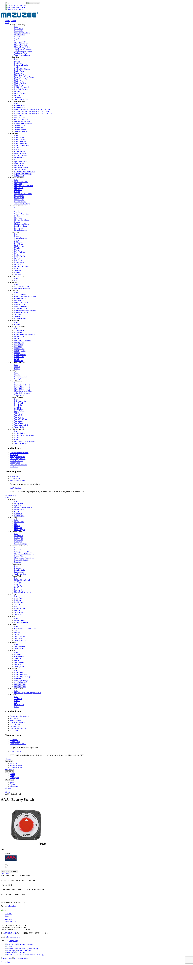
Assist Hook (18, 598)
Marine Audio (19, 164)
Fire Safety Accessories (22, 341)
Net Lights (18, 542)
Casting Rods (19, 656)
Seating (17, 369)
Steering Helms (19, 127)
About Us (13, 763)
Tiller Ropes (18, 413)
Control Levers (19, 107)
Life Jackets (18, 345)
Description (5, 873)
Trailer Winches (19, 423)
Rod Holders (18, 228)
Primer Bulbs (19, 200)
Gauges (17, 192)
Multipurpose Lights (21, 306)
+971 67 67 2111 (10, 933)
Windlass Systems (20, 443)
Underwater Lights (21, 318)
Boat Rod (17, 654)
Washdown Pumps (20, 53)
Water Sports (14, 778)
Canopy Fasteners (20, 238)
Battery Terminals (20, 143)
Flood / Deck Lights (21, 302)
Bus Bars (17, 149)
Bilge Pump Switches (21, 145)
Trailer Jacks (18, 417)
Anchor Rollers (19, 433)
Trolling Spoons (20, 640)
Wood (16, 707)
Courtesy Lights (20, 298)
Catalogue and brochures (18, 465)
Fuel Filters (18, 184)
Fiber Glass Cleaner (21, 75)
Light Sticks (18, 540)
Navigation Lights (20, 308)
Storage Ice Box (20, 687)
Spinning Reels (19, 646)
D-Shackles (18, 242)
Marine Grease (19, 81)
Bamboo (17, 701)
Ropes (16, 359)
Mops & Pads (19, 85)
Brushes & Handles (21, 65)
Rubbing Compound (21, 87)
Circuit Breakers (20, 151)
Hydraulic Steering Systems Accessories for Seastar (32, 111)
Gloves (16, 512)
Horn (16, 159)
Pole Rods (18, 660)
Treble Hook (18, 612)
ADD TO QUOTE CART (9, 871)
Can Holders (18, 212)
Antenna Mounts (20, 210)
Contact (8, 788)
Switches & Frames (21, 168)
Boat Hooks (18, 333)
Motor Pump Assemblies (23, 391)
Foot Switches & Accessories (24, 441)
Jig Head (17, 604)
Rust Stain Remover (21, 89)
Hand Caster (18, 673)
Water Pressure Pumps (22, 55)
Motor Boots (18, 115)
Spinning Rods (19, 662)
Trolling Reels (19, 648)
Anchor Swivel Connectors (24, 435)
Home (7, 792)
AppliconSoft (11, 906)
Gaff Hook (18, 582)
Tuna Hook (18, 614)
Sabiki (16, 634)
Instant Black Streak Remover (24, 77)
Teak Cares (18, 97)
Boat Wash (18, 63)
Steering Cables (19, 125)
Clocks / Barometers (21, 214)
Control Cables (19, 105)
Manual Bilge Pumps (21, 43)
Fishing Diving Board (22, 580)
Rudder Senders (20, 202)
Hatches (17, 280)
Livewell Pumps (20, 41)
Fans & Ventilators (20, 155)
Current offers (15, 478)
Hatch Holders (19, 252)
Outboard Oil (19, 198)
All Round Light (20, 294)
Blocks (16, 236)
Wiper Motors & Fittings (22, 174)
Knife (16, 588)
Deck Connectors (20, 153)
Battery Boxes (19, 137)
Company (8, 759)
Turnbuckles (18, 270)
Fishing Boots (19, 510)
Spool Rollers (19, 411)
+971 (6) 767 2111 (19, 5)
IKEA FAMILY (15, 488)
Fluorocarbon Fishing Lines (24, 554)
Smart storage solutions (18, 480)
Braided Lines (19, 550)
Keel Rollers (18, 409)
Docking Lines (19, 337)
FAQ (7, 916)
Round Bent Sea (20, 608)
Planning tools (15, 463)
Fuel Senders (18, 188)
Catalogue (9, 771)
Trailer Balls (18, 415)
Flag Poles (18, 218)
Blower (17, 147)
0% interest (14, 455)
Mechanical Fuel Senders (23, 194)
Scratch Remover (20, 93)
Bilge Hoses (18, 29)
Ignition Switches (20, 162)
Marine (7, 21)
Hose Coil (17, 37)
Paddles (17, 353)
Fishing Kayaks (19, 620)
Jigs (15, 630)
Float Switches (19, 35)
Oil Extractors (19, 196)
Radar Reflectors (20, 355)
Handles (17, 248)
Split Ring (17, 610)
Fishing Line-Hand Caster (23, 552)
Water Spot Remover (21, 99)
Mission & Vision (16, 765)
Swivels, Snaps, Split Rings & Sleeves (27, 693)
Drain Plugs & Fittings (22, 33)
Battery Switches (20, 141)
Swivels (17, 268)
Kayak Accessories (21, 622)
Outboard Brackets (21, 119)
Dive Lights (18, 536)
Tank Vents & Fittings (22, 204)
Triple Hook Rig (20, 574)
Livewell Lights (19, 304)
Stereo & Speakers (20, 230)
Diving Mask (19, 522)
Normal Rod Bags (20, 683)
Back (7, 23)
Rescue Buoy (19, 357)
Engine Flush (19, 71)
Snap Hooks (18, 264)
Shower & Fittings (20, 45)
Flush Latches (19, 246)
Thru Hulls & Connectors (23, 49)
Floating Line (19, 343)
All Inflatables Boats (21, 286)
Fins (15, 524)
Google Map (13, 941)
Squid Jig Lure (19, 636)
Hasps (16, 250)
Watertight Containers (22, 379)
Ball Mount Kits (20, 401)
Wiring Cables (19, 176)
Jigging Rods (19, 658)
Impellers (17, 39)
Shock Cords (18, 361)
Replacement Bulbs (21, 312)
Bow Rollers (18, 405)
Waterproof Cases (20, 377)
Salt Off (17, 91)
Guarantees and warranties (19, 453)
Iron (15, 703)
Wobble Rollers (19, 427)
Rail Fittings (18, 260)
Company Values (16, 767)
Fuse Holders (19, 157)
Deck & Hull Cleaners (22, 69)
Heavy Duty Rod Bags (22, 677)
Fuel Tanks (18, 190)
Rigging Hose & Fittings (23, 123)
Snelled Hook (19, 572)
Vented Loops (19, 395)
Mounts (17, 367)
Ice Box (17, 375)
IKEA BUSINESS (16, 461)
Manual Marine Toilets (22, 389)
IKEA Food (14, 467)
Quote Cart (18, 9)
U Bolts (17, 272)
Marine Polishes (20, 83)
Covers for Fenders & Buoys (24, 335)
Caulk (16, 67)
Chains (16, 439)
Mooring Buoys (19, 351)
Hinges (16, 254)
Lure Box (17, 679)
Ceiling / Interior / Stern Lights (25, 296)
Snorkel (17, 526)
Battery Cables (19, 139)
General (17, 584)
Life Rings (18, 347)
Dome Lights (19, 300)
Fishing (8, 495)
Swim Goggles (19, 530)
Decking (17, 216)
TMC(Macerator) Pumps (23, 51)
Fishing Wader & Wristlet (23, 508)
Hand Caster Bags (20, 675)
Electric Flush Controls (22, 385)
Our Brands (9, 769)
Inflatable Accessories (22, 288)
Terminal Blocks (20, 170)
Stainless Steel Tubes (21, 266)
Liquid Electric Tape (21, 79)
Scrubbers (17, 95)
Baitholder (18, 600)
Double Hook (19, 602)
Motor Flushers (19, 117)
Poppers (17, 632)
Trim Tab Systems (20, 131)
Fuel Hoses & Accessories (23, 186)
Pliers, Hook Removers (22, 592)
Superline (17, 562)
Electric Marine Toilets (22, 387)
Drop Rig (17, 568)
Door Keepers (19, 244)
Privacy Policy (10, 921)
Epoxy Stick (18, 73)
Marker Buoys (19, 349)
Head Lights (18, 538)
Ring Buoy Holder (20, 226)
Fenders (17, 339)
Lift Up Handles (20, 256)
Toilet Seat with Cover (22, 393)
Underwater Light (20, 544)
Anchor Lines (19, 331)
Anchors (17, 437)
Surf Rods (17, 664)
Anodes (17, 61)
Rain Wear (18, 514)
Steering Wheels (20, 129)
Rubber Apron (19, 516)
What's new (14, 476)
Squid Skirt (18, 638)
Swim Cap (18, 528)
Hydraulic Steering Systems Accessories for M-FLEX (33, 113)
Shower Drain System (22, 47)
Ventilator (17, 274)
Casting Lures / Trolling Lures (25, 628)
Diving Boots (19, 504)
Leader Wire (18, 556)
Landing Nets (19, 590)
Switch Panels (19, 166)
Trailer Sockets (19, 421)
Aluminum (18, 699)
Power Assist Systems (22, 121)
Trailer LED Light (20, 419)
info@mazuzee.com (20, 7)
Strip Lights (18, 316)
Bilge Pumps (18, 31)
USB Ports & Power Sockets (24, 172)
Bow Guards (18, 403)
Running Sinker (19, 570)
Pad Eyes (17, 258)
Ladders (17, 222)
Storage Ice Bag (20, 685)
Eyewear (17, 506)
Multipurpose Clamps (21, 224)
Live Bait (17, 606)
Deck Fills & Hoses (21, 182)
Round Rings (19, 262)
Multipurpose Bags (21, 681)
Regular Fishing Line (21, 560)
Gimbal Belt (18, 586)
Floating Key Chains (21, 220)
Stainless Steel (19, 705)
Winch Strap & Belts (21, 425)
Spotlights (17, 314)
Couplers (17, 407)
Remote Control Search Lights (25, 310)
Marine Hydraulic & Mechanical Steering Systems (32, 109)
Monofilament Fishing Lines (24, 558)
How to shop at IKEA (17, 459)
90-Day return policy (17, 457)
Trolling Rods (19, 666)
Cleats (16, 240)
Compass (17, 324)
